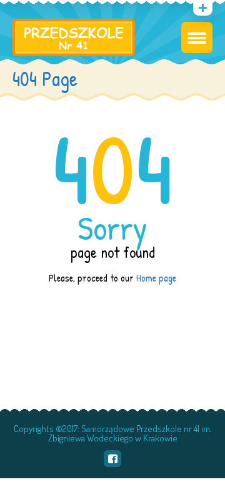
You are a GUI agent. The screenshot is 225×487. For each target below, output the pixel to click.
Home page (156, 278)
